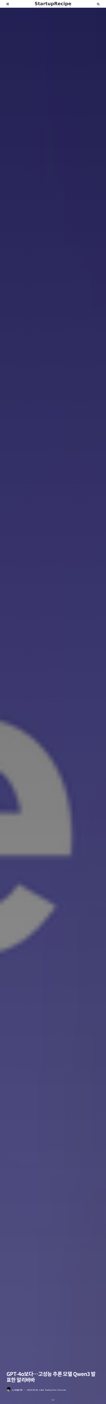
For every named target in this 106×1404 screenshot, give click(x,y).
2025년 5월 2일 (32, 1390)
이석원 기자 (18, 1390)
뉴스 (42, 1390)
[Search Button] (98, 4)
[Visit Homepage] (53, 4)
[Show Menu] (7, 4)
